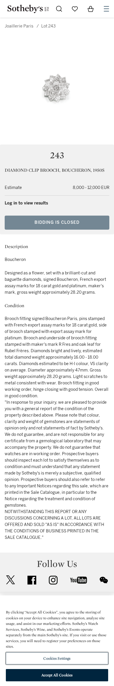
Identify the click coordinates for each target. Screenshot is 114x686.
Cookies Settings (56, 658)
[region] (57, 640)
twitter (10, 579)
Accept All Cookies (57, 675)
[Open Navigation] (106, 8)
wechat (104, 580)
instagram (53, 580)
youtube (78, 580)
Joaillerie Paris (19, 26)
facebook (31, 580)
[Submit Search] (59, 9)
